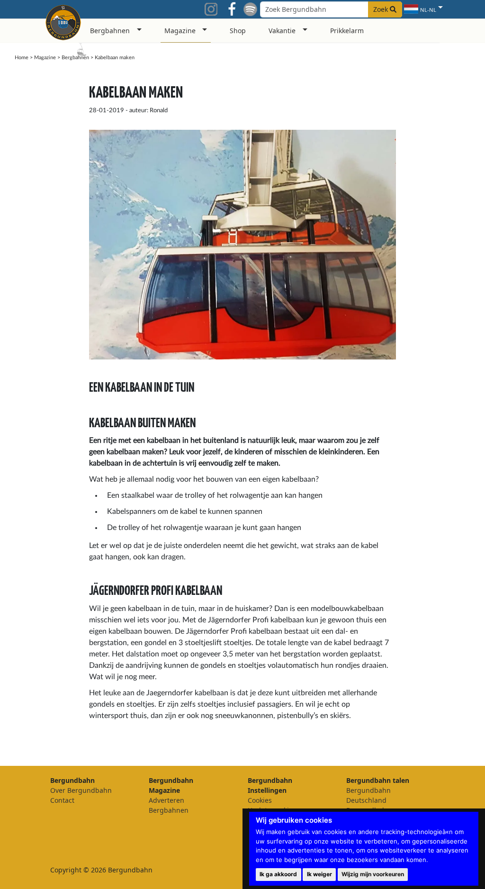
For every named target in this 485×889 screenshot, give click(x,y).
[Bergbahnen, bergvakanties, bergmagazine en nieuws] (63, 21)
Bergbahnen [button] (110, 30)
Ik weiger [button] (319, 874)
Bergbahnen (75, 57)
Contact (62, 800)
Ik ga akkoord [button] (278, 874)
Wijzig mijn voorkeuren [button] (372, 874)
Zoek (381, 9)
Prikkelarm (347, 30)
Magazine (45, 57)
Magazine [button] (180, 30)
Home (21, 57)
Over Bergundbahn (81, 790)
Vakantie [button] (282, 30)
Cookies (260, 800)
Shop (238, 30)
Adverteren (166, 800)
